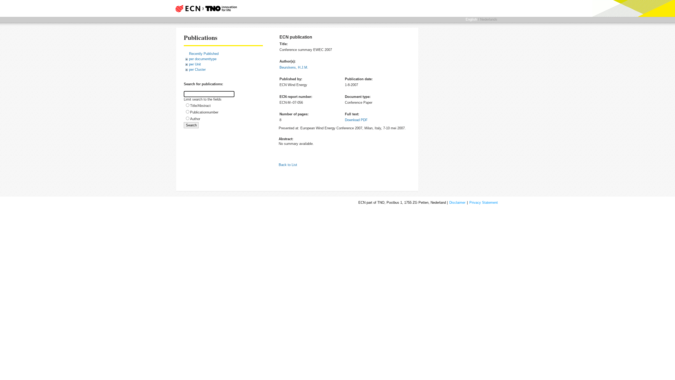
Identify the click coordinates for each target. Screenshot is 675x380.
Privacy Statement (483, 203)
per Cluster (197, 70)
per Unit (195, 64)
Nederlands (488, 19)
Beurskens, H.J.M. (293, 67)
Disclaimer (457, 203)
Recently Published (204, 54)
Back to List (288, 165)
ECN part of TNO (204, 8)
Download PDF (356, 120)
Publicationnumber (204, 112)
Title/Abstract (200, 106)
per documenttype (202, 59)
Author (195, 119)
